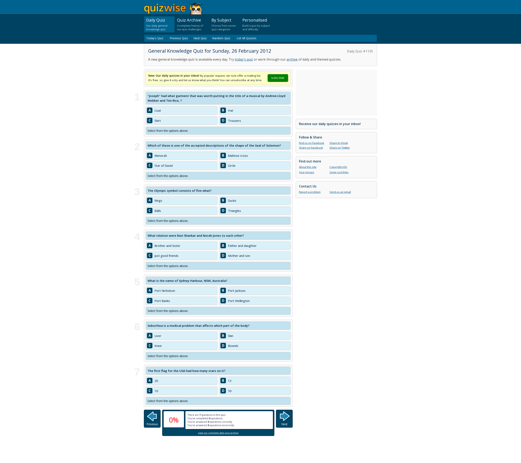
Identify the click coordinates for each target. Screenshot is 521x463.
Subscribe (278, 78)
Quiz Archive (189, 20)
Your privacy (306, 172)
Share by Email (338, 143)
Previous (152, 424)
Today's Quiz (154, 38)
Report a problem (310, 192)
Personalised (254, 20)
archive (292, 59)
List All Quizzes (246, 38)
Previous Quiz (179, 38)
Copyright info (338, 167)
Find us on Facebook (311, 143)
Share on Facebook (311, 147)
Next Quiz (200, 38)
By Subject (221, 20)
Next (284, 424)
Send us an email (340, 192)
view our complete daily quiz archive (218, 432)
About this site (307, 167)
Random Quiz (221, 38)
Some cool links (339, 172)
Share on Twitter (339, 147)
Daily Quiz (155, 20)
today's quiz (244, 59)
